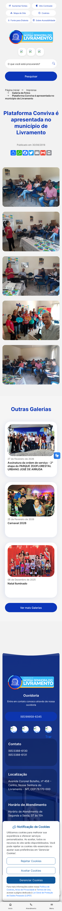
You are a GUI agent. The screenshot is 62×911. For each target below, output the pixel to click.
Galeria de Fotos (21, 92)
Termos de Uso (43, 889)
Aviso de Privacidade (25, 889)
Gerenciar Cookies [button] (31, 880)
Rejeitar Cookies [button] (31, 861)
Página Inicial (12, 90)
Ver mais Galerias (31, 607)
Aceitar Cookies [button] (31, 870)
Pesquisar (31, 76)
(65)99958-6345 (31, 716)
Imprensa (31, 90)
